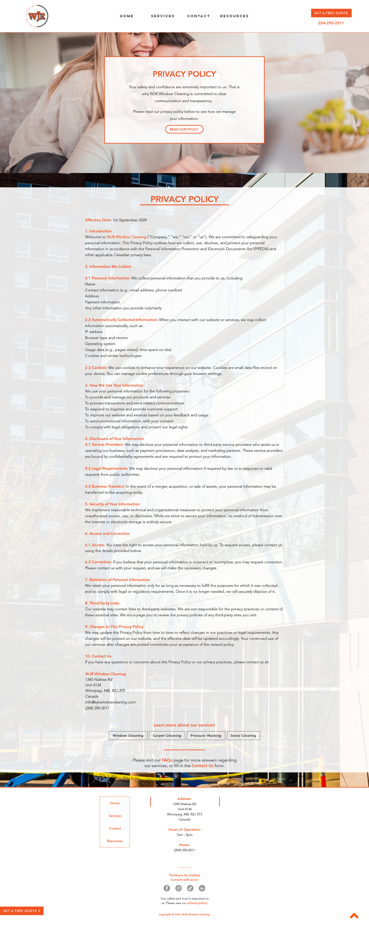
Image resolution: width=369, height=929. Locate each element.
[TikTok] (190, 888)
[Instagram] (178, 888)
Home (115, 803)
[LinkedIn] (202, 888)
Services (115, 816)
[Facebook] (167, 888)
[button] (163, 16)
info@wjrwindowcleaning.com (110, 702)
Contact (115, 828)
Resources (115, 841)
